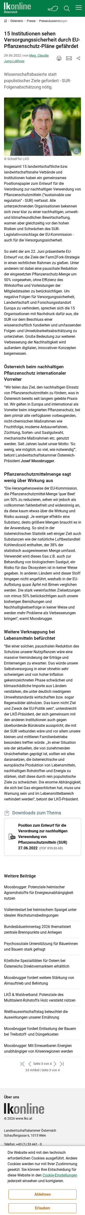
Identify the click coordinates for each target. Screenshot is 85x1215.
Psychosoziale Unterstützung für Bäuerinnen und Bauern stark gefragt (41, 946)
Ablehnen (42, 1194)
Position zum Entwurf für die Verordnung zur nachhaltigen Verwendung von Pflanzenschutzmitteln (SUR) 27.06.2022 (43, 836)
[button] (79, 7)
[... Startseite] (17, 8)
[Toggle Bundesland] (53, 8)
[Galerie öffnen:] (42, 126)
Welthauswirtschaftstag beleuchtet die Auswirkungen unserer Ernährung (36, 1014)
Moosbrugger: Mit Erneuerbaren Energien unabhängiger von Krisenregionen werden (38, 1048)
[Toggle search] (67, 8)
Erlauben (42, 1208)
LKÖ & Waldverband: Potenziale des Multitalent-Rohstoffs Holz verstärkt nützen (40, 997)
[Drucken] (59, 58)
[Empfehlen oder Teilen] (78, 58)
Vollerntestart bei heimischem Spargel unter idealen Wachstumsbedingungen (40, 912)
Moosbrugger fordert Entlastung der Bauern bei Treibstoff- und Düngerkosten (40, 1031)
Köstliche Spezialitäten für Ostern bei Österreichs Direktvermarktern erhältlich (36, 963)
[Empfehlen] (69, 58)
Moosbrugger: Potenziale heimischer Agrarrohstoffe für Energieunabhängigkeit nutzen (38, 893)
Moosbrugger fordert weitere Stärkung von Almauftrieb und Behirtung (39, 980)
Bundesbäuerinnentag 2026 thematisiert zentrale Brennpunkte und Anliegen (37, 929)
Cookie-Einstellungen (59, 1175)
